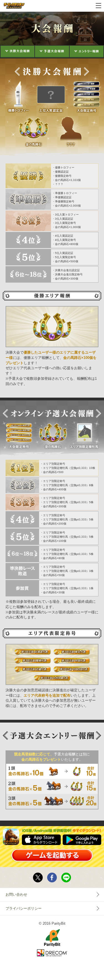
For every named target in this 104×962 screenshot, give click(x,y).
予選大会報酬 (52, 51)
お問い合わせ (16, 895)
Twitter (38, 877)
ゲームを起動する (52, 855)
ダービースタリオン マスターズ (14, 6)
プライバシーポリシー (24, 908)
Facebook (52, 877)
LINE (66, 877)
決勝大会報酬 (17, 51)
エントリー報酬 (86, 51)
